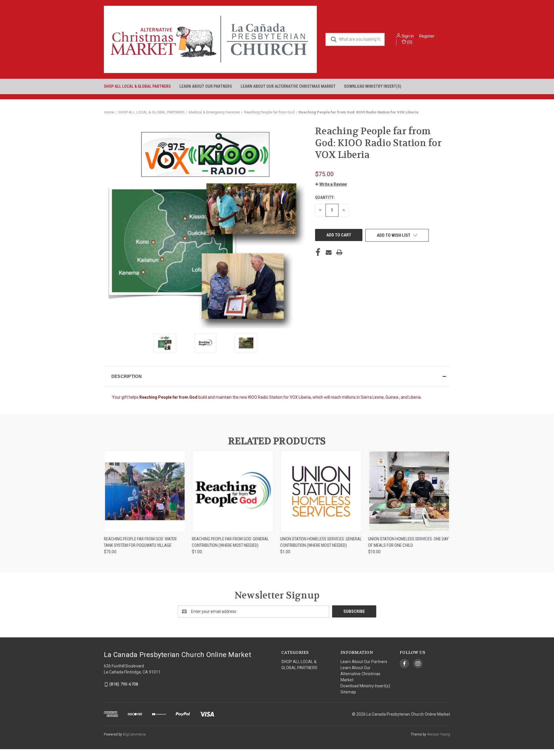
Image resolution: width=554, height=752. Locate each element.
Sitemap (348, 692)
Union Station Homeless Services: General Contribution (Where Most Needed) (321, 542)
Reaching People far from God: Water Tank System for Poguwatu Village (140, 542)
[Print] (339, 252)
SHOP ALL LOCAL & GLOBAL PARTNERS (137, 86)
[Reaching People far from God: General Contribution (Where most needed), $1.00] (233, 491)
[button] (331, 184)
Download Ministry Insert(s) (372, 86)
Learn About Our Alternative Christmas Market (288, 86)
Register (427, 36)
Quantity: (324, 197)
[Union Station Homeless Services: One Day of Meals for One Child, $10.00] (409, 491)
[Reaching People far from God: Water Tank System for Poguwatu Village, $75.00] (145, 491)
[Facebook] (318, 252)
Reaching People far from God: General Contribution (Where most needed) (230, 542)
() (409, 42)
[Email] (329, 252)
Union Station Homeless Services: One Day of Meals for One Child (408, 542)
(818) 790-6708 (123, 684)
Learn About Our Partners (205, 86)
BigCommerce (134, 734)
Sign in (408, 36)
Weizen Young (438, 734)
